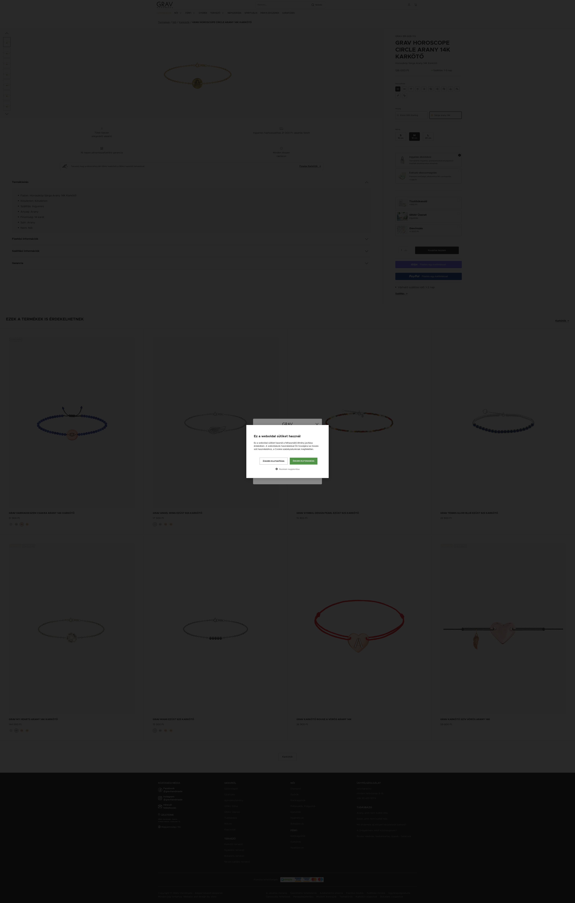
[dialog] (287, 451)
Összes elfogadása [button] (303, 461)
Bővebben (259, 452)
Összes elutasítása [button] (273, 461)
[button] (287, 469)
